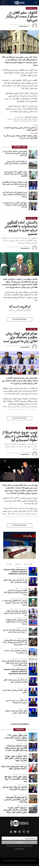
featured (33, 121)
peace (16, 121)
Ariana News (23, 26)
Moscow (23, 121)
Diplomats (19, 117)
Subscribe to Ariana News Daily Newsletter (19, 847)
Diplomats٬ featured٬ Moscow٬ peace (22, 119)
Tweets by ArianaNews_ (19, 724)
